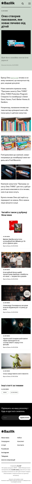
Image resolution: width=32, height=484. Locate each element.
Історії (3, 445)
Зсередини (5, 441)
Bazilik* (19, 466)
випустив (14, 78)
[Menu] (29, 3)
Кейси (19, 438)
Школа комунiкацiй (8, 460)
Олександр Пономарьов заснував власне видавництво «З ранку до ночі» (15, 307)
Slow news (4, 10)
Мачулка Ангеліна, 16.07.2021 (9, 65)
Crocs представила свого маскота (16, 374)
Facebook (5, 449)
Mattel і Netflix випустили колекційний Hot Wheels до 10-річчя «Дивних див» (14, 241)
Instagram (5, 452)
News (5, 392)
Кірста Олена (7, 246)
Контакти (20, 445)
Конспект (20, 441)
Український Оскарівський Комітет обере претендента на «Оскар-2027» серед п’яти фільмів (15, 342)
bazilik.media (15, 469)
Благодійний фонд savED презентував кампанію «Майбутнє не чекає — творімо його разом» (15, 274)
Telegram (4, 456)
